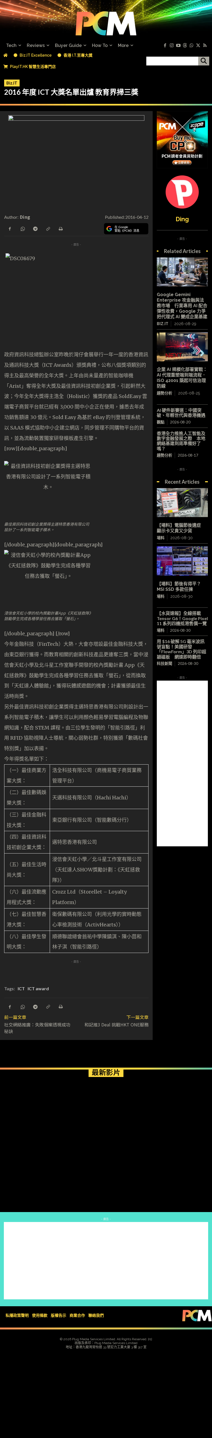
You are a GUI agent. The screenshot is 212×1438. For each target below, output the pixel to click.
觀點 (161, 422)
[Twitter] (198, 45)
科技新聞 (164, 663)
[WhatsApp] (22, 228)
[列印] (60, 228)
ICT (21, 988)
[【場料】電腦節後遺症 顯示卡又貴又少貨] (182, 502)
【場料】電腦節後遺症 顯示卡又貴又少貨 (181, 528)
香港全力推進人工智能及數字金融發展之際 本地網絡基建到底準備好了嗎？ (181, 441)
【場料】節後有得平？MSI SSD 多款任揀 (179, 586)
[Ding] (182, 192)
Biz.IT (11, 82)
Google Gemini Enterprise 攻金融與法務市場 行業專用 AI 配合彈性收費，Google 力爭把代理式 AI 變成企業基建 (182, 305)
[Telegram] (35, 228)
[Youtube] (178, 45)
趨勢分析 (164, 393)
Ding (25, 217)
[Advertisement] (182, 763)
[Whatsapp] (191, 45)
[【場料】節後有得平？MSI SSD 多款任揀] (182, 560)
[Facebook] (165, 45)
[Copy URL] (47, 228)
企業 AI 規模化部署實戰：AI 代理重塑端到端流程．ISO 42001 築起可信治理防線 (182, 378)
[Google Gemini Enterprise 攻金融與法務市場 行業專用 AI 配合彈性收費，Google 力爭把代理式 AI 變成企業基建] (182, 271)
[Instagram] (171, 45)
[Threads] (185, 45)
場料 (161, 538)
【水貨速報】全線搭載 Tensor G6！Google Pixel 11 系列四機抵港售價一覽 (182, 618)
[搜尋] (203, 61)
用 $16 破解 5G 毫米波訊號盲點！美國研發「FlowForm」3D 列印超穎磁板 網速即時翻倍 (181, 649)
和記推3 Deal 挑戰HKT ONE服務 (116, 1024)
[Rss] (205, 45)
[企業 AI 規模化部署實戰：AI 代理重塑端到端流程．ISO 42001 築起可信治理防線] (182, 346)
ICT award (38, 988)
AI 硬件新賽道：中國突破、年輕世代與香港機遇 (181, 412)
